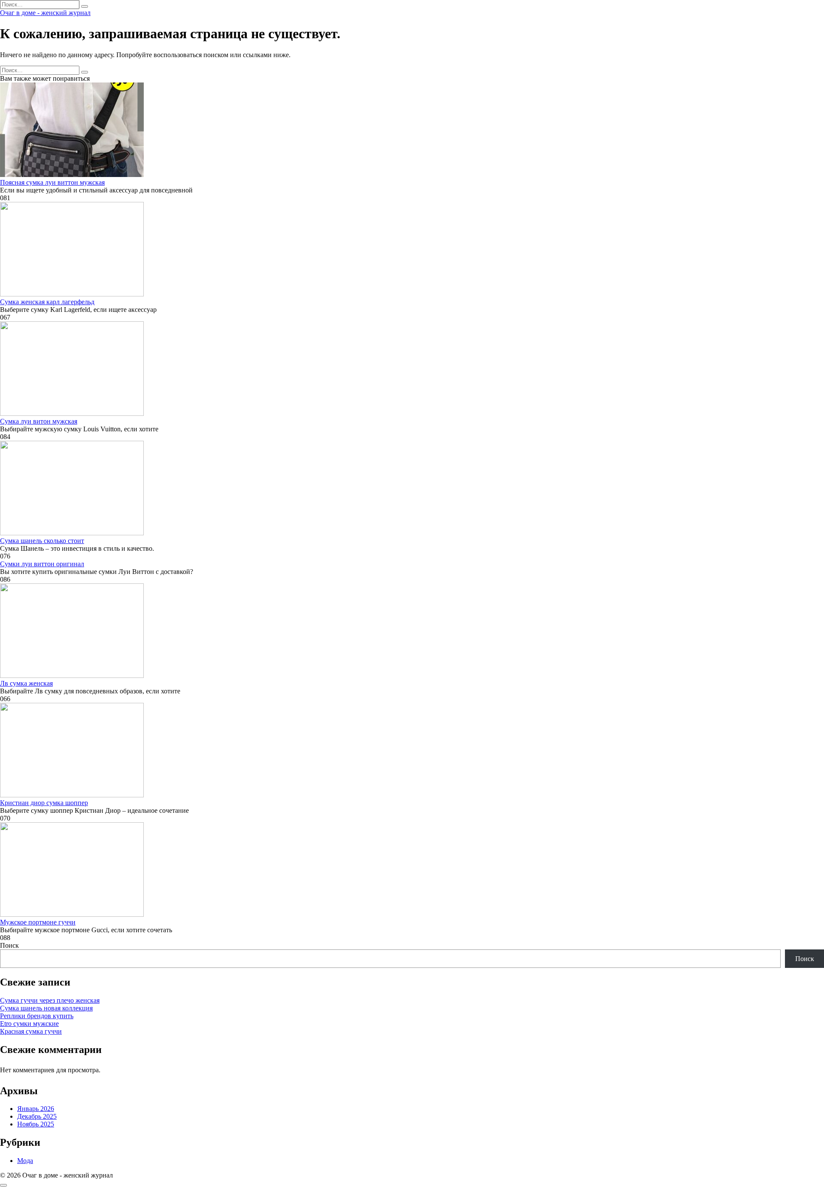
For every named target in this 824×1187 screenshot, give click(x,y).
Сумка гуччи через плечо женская (50, 1000)
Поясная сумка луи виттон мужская (52, 182)
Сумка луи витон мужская (38, 421)
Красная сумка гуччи (31, 1031)
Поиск (9, 945)
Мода (25, 1160)
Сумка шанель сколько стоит (42, 540)
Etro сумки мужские (29, 1023)
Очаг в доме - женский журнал (45, 12)
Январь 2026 (35, 1108)
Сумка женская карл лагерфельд (47, 301)
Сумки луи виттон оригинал (42, 564)
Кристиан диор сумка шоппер (44, 802)
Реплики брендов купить (36, 1015)
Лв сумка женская (26, 683)
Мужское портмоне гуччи (38, 922)
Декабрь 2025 (37, 1116)
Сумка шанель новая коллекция (46, 1008)
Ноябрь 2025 (35, 1124)
